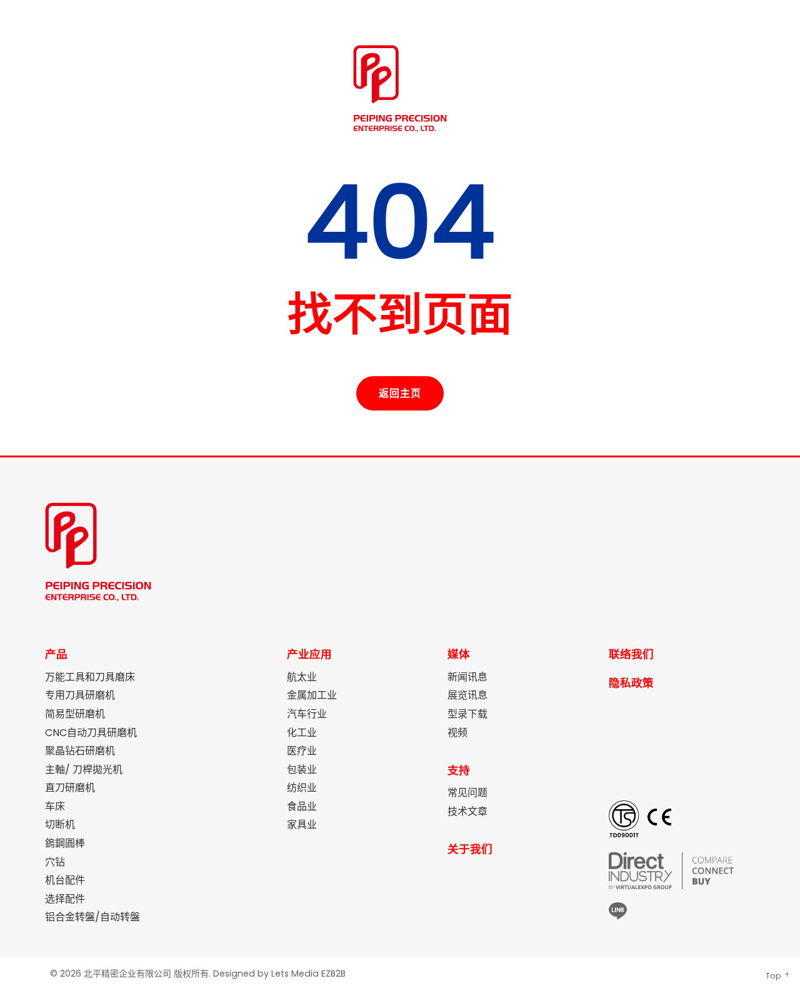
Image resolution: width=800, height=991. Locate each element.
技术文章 (468, 812)
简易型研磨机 (75, 714)
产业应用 (309, 654)
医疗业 (302, 751)
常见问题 (468, 793)
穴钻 (55, 862)
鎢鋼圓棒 (65, 843)
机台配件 (65, 880)
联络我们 (631, 654)
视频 (458, 733)
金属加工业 (312, 695)
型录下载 (468, 714)
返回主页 (400, 393)
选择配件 (65, 899)
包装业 (302, 770)
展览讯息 (468, 695)
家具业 (302, 825)
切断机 (60, 825)
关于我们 (470, 849)
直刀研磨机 (70, 788)
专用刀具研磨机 (80, 695)
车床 (55, 807)
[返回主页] (400, 378)
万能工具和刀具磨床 (90, 677)
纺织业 (302, 788)
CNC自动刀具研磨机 (91, 733)
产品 (56, 654)
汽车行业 (307, 714)
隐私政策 (631, 682)
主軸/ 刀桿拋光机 (83, 770)
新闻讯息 (468, 677)
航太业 (302, 677)
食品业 (302, 807)
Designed (234, 973)
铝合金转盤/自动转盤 (92, 917)
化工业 (302, 733)
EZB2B (333, 973)
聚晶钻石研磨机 (80, 751)
